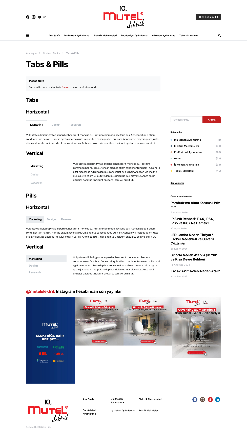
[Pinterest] (39, 17)
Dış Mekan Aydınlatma (187, 139)
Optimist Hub (44, 427)
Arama (212, 119)
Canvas (65, 87)
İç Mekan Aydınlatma (186, 164)
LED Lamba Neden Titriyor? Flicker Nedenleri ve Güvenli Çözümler (192, 239)
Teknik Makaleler (184, 170)
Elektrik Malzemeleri (186, 145)
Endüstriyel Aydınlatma (188, 152)
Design (55, 124)
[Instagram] (33, 17)
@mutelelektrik (40, 291)
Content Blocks (51, 53)
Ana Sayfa (88, 399)
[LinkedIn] (45, 17)
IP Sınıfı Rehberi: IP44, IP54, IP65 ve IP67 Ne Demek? (192, 221)
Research (75, 124)
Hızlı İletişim (206, 16)
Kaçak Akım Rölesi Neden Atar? (195, 271)
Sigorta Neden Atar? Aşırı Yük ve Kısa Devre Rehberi (194, 257)
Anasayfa (31, 53)
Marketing (36, 124)
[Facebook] (27, 17)
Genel (177, 158)
